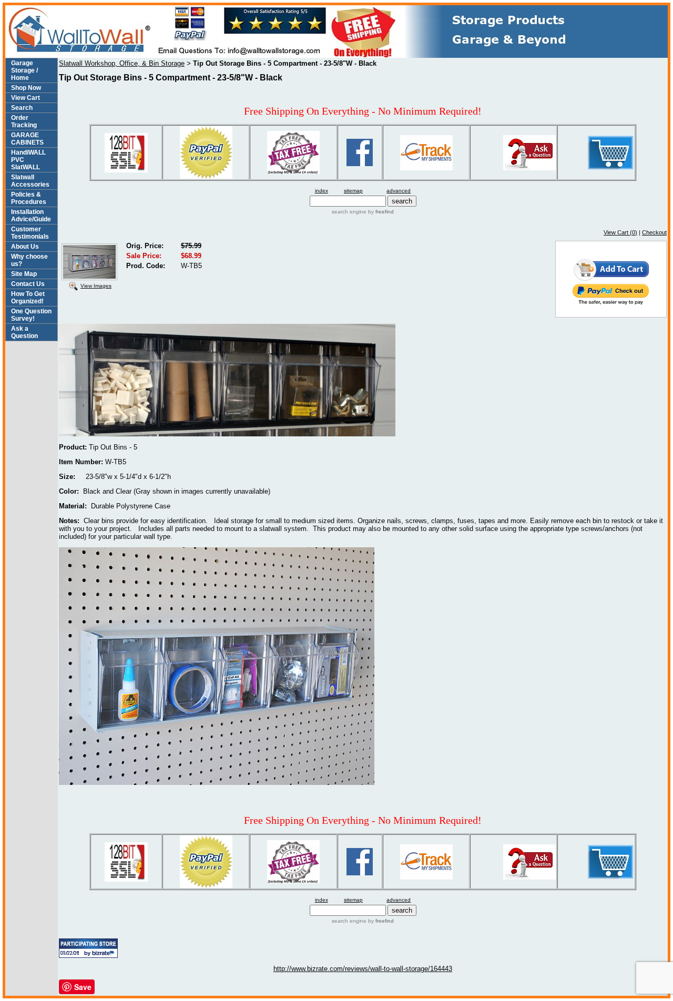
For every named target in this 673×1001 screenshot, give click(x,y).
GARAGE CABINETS (27, 138)
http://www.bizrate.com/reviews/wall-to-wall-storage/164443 (362, 969)
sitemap (353, 190)
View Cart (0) (620, 232)
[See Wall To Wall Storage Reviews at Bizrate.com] (88, 948)
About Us (25, 246)
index (321, 190)
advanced (398, 190)
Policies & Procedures (28, 198)
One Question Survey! (31, 315)
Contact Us (28, 284)
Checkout (654, 232)
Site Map (24, 274)
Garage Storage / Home (24, 70)
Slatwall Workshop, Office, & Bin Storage (122, 63)
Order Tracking (24, 121)
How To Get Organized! (28, 297)
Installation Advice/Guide (31, 215)
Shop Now (26, 87)
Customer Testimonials (30, 233)
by (380, 211)
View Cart (25, 97)
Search (22, 107)
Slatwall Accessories (30, 180)
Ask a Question (24, 332)
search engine (349, 211)
